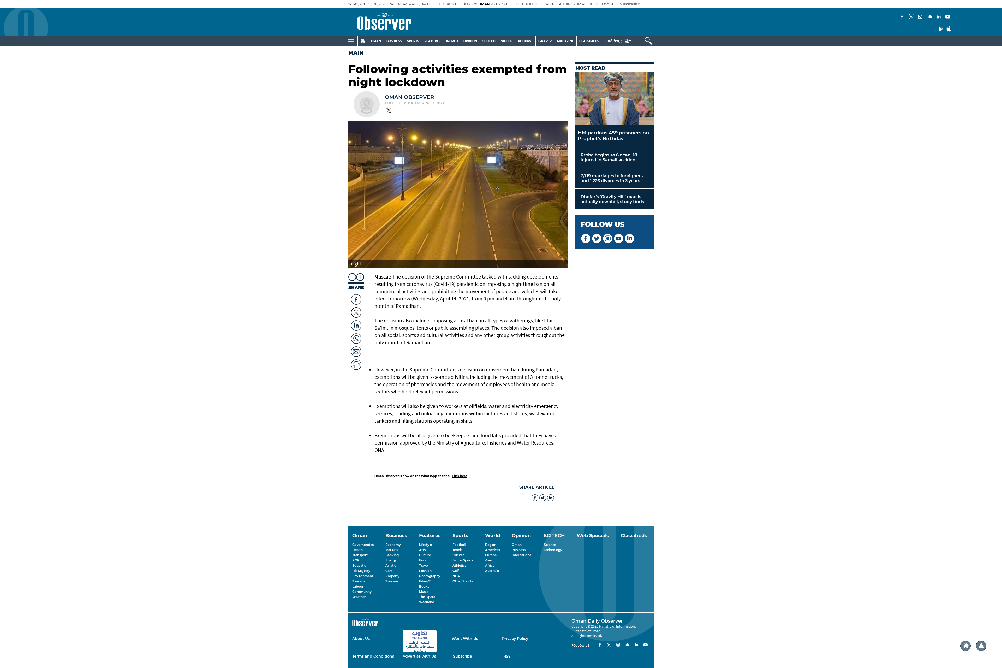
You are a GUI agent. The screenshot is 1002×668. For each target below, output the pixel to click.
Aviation (391, 565)
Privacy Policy (515, 638)
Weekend (426, 602)
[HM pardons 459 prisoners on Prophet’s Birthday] (614, 98)
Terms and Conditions (373, 656)
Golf (455, 571)
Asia (488, 560)
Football (459, 545)
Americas (492, 550)
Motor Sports (462, 560)
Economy (393, 545)
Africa (489, 565)
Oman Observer (409, 97)
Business (519, 550)
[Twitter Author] (389, 111)
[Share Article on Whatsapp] (356, 337)
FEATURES (432, 41)
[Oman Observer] (377, 22)
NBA (456, 576)
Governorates (363, 545)
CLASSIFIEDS (589, 41)
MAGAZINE (565, 41)
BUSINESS (394, 41)
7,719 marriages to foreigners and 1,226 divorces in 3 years (612, 178)
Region (490, 545)
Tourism (358, 581)
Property (392, 576)
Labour (357, 586)
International (522, 555)
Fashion (425, 571)
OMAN (376, 41)
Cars (388, 571)
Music (423, 592)
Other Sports (462, 581)
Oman (517, 545)
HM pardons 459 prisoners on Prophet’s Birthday (613, 135)
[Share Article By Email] (356, 350)
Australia (492, 571)
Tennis (457, 550)
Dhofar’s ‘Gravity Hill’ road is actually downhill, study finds (612, 199)
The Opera (427, 597)
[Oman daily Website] (618, 41)
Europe (491, 555)
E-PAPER (545, 41)
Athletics (459, 565)
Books (424, 586)
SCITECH (489, 41)
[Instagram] (920, 17)
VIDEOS (506, 41)
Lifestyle (425, 545)
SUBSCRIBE (629, 4)
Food (423, 560)
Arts (422, 550)
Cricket (458, 555)
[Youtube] (948, 17)
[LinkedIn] (938, 17)
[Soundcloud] (929, 17)
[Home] (363, 41)
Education (360, 565)
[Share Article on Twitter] (356, 312)
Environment (362, 576)
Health (357, 550)
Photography (429, 576)
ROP (356, 560)
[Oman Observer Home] (965, 646)
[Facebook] (902, 17)
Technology (553, 550)
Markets (391, 550)
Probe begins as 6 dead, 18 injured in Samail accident (609, 157)
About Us (361, 638)
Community (362, 592)
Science (550, 545)
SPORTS (413, 41)
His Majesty (361, 571)
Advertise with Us (419, 656)
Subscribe (462, 656)
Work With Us (465, 638)
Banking (392, 555)
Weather (359, 597)
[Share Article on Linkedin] (356, 324)
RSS (507, 656)
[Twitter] (911, 17)
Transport (360, 555)
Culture (425, 555)
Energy (391, 560)
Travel (423, 565)
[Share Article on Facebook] (356, 298)
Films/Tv (425, 581)
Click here (459, 476)
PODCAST (525, 41)
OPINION (470, 41)
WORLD (452, 41)
